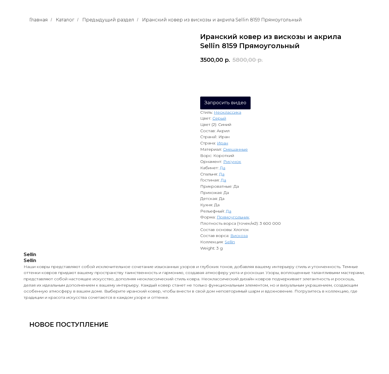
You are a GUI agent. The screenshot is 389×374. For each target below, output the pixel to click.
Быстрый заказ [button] (289, 75)
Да (222, 167)
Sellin (230, 241)
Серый (219, 118)
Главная (38, 20)
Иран (222, 143)
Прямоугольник (233, 217)
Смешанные (235, 149)
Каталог (65, 20)
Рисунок (232, 161)
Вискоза (239, 235)
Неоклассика (227, 112)
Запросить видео (225, 102)
